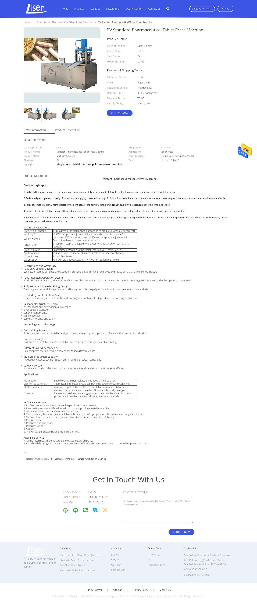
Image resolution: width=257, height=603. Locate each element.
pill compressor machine (63, 458)
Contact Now (119, 113)
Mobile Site (165, 590)
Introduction (118, 569)
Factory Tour (113, 8)
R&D (150, 559)
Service (115, 559)
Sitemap (117, 590)
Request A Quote (202, 8)
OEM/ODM (154, 555)
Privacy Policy (141, 590)
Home (65, 8)
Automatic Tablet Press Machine (77, 570)
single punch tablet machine (92, 458)
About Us (95, 8)
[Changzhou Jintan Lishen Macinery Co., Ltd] (67, 511)
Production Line (156, 564)
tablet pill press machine (36, 458)
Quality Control (134, 8)
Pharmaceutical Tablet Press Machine (80, 555)
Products (79, 8)
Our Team (116, 564)
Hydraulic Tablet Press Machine (77, 560)
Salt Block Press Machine (73, 565)
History (115, 555)
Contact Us (154, 8)
